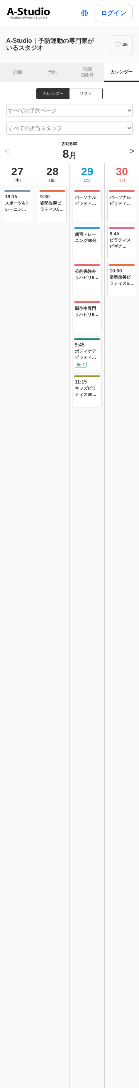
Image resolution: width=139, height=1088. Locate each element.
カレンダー (121, 71)
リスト (86, 93)
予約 (52, 72)
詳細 (17, 72)
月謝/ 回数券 (86, 72)
